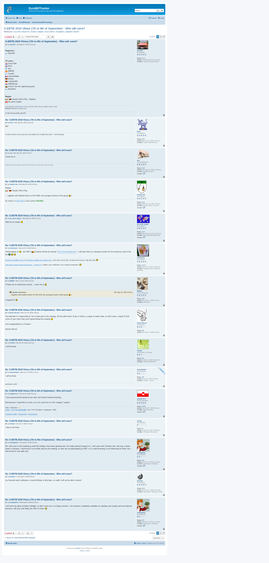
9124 (143, 202)
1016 (143, 232)
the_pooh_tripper (143, 224)
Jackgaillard (60, 32)
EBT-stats (18, 410)
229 (143, 377)
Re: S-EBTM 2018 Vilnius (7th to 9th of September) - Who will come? (38, 120)
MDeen (52, 32)
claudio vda (141, 194)
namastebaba (141, 369)
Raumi (47, 32)
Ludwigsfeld (69, 32)
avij (138, 160)
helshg (139, 421)
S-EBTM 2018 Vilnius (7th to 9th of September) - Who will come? (44, 28)
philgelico (41, 32)
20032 (144, 406)
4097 (143, 298)
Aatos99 (76, 32)
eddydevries (25, 32)
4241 (143, 139)
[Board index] (17, 9)
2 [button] (160, 36)
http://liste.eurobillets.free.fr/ (14, 260)
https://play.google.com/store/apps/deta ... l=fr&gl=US (23, 265)
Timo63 (139, 350)
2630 (143, 488)
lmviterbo (34, 32)
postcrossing (32, 414)
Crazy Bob (17, 32)
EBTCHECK (20, 201)
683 (143, 330)
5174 (143, 58)
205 (143, 460)
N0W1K (139, 291)
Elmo (139, 131)
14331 (144, 265)
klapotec (140, 481)
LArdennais (141, 257)
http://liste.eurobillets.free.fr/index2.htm (39, 260)
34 (142, 428)
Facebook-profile (11, 414)
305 (143, 358)
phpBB (77, 548)
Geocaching (22, 414)
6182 (143, 168)
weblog (7, 410)
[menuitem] (19, 18)
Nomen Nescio (142, 323)
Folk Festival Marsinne (67, 252)
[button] (164, 36)
